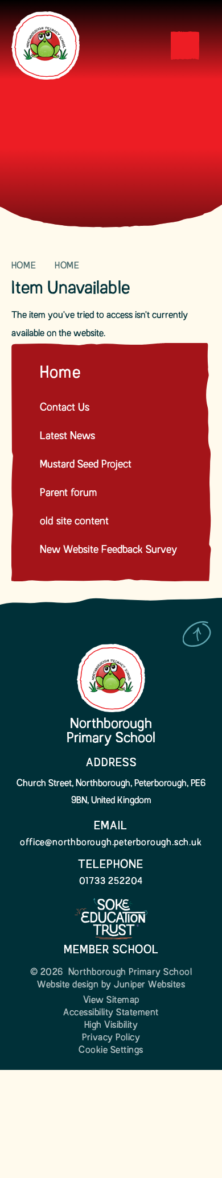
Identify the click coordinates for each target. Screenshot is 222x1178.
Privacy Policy (111, 1038)
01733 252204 (111, 881)
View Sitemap (111, 1000)
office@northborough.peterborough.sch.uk (111, 843)
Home (23, 266)
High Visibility (111, 1025)
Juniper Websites (149, 985)
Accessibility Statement (111, 1013)
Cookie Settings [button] (111, 1050)
